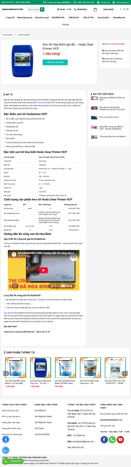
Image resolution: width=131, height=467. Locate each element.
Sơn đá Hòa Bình (24, 35)
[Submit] (42, 9)
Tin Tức (65, 25)
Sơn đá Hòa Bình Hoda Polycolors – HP (89, 382)
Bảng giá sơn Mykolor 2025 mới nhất (111, 99)
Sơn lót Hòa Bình (44, 103)
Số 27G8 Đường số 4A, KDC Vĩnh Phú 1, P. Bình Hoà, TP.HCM (81, 426)
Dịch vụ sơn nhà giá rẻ (11, 416)
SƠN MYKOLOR (58, 18)
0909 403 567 (78, 447)
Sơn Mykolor (40, 410)
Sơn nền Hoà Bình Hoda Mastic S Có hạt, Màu (15, 382)
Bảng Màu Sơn (119, 18)
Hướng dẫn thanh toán (11, 428)
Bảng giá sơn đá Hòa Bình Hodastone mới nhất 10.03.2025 (112, 108)
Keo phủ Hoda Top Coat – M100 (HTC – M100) (115, 382)
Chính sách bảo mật (10, 411)
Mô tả (9, 94)
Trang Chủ (10, 18)
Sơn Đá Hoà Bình (42, 434)
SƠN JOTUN (88, 18)
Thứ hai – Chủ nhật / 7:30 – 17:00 (114, 432)
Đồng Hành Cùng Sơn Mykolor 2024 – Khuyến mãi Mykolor (111, 128)
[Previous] (6, 373)
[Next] (124, 373)
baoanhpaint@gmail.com (83, 441)
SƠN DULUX (74, 18)
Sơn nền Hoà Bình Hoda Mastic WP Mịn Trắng (65, 382)
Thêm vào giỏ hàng (55, 62)
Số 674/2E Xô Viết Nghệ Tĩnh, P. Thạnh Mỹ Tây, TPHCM (81, 413)
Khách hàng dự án (24, 18)
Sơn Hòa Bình (103, 18)
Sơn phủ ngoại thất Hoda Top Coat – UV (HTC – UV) (40, 382)
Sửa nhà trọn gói (42, 18)
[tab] (8, 94)
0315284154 (79, 435)
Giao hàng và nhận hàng (12, 434)
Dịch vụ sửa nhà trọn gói (109, 117)
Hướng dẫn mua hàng (11, 422)
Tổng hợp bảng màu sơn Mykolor (112, 136)
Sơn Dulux (39, 428)
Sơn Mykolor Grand (43, 416)
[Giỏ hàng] (95, 9)
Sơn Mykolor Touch (43, 422)
